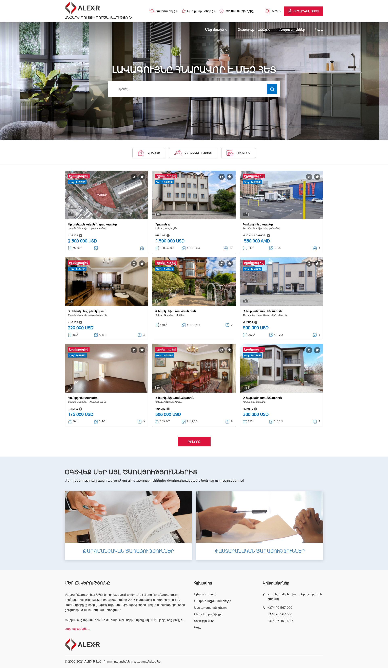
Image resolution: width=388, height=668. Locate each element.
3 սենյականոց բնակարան (86, 311)
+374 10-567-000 (279, 608)
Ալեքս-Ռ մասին (205, 594)
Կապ (319, 29)
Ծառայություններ (252, 29)
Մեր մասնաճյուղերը (239, 11)
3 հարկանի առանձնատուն (174, 398)
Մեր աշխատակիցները (210, 608)
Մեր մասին (215, 29)
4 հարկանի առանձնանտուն (175, 311)
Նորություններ (292, 29)
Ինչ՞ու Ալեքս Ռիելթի (208, 614)
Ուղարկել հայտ (306, 11)
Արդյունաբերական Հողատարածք (92, 224)
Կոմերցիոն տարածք (258, 224)
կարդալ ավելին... (77, 629)
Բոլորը (194, 442)
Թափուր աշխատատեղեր (212, 601)
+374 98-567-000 (279, 614)
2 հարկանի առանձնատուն (262, 311)
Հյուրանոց (162, 224)
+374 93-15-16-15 (280, 621)
